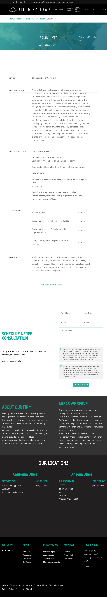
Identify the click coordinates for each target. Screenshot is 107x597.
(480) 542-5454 (98, 485)
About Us (26, 551)
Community (27, 555)
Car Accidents (48, 555)
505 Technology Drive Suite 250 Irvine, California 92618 (12, 488)
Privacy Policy (79, 377)
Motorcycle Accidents (51, 562)
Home (12, 18)
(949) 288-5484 (42, 485)
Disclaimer (68, 558)
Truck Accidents (49, 558)
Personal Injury (49, 551)
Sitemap (67, 551)
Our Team (40, 18)
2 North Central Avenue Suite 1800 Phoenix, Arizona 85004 (69, 494)
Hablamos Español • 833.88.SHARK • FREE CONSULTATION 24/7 (53, 2)
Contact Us (27, 558)
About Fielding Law (25, 18)
